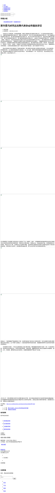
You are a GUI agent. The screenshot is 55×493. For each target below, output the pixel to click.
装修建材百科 (6, 9)
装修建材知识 (6, 8)
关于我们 (5, 6)
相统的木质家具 (12, 409)
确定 (15, 478)
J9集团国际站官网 (7, 21)
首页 (4, 5)
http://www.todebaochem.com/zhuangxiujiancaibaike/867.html (21, 403)
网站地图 (3, 444)
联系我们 (5, 11)
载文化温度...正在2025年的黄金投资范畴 (18, 408)
